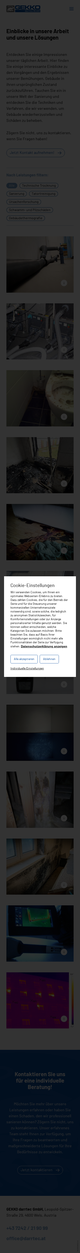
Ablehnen (49, 659)
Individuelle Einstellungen (27, 668)
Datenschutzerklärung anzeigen (44, 646)
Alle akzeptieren (24, 659)
